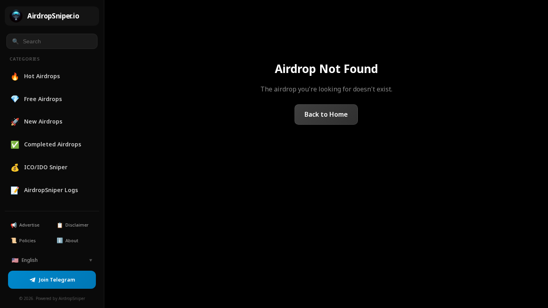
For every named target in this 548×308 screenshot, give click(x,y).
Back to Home (326, 114)
